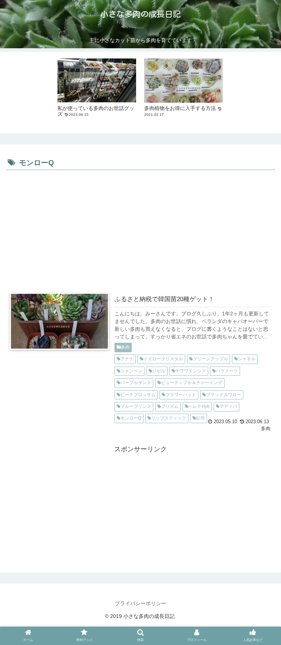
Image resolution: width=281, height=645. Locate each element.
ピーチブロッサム (138, 394)
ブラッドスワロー (223, 394)
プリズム (170, 406)
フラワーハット (180, 394)
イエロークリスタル (163, 358)
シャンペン (131, 370)
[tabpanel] (97, 91)
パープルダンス (135, 382)
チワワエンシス (190, 370)
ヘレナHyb (199, 406)
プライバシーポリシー (140, 603)
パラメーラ (227, 370)
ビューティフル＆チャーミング (191, 382)
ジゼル (158, 370)
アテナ (127, 358)
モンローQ (130, 418)
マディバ (228, 406)
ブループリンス (135, 406)
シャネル (246, 358)
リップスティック (168, 418)
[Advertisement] (140, 227)
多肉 (125, 347)
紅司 (200, 418)
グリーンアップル (210, 358)
